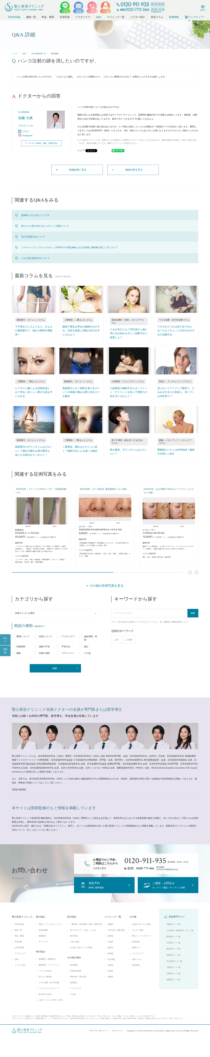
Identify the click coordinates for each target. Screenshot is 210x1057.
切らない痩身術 (45, 977)
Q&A (98, 17)
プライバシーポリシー (97, 1031)
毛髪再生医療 (75, 971)
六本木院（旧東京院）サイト (178, 930)
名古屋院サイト (173, 961)
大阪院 (110, 965)
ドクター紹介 (137, 17)
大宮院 (110, 942)
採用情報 (174, 17)
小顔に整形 (74, 942)
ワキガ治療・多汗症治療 (49, 982)
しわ (116, 639)
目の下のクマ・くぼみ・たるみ (83, 930)
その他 (73, 994)
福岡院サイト (172, 979)
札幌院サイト (172, 924)
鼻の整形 (73, 936)
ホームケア (43, 942)
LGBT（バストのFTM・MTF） (51, 1000)
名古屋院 (111, 959)
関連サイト (136, 947)
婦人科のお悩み (45, 994)
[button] (196, 572)
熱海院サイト (172, 955)
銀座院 (110, 936)
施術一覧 (31, 17)
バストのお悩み (45, 971)
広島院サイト (172, 973)
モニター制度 (137, 930)
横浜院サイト (172, 949)
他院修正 (73, 982)
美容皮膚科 (43, 930)
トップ (14, 53)
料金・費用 (48, 17)
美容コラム (157, 17)
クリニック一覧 (116, 17)
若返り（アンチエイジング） (51, 924)
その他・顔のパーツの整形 (81, 947)
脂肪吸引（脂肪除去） (48, 959)
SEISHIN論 (14, 17)
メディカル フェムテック (49, 988)
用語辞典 (136, 965)
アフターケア (82, 17)
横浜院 (110, 947)
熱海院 (110, 953)
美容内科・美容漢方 (78, 977)
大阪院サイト (172, 967)
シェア (81, 150)
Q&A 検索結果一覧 (38, 53)
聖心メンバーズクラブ (141, 936)
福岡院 (110, 977)
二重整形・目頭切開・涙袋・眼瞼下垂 (86, 924)
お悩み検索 (19, 947)
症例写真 (65, 17)
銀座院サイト (172, 936)
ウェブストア (137, 953)
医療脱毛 (42, 936)
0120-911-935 (145, 861)
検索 (193, 613)
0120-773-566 (145, 868)
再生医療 (73, 965)
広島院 (110, 971)
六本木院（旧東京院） (117, 930)
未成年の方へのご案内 (141, 924)
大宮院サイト (172, 943)
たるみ (129, 639)
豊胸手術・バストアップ (49, 965)
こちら (45, 782)
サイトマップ (117, 1031)
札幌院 (110, 924)
